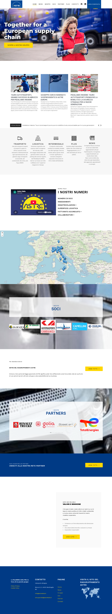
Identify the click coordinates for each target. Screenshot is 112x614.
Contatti (60, 601)
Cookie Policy (15, 588)
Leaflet (97, 283)
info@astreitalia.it (40, 593)
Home (60, 587)
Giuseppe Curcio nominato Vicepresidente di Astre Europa (53, 97)
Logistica (38, 144)
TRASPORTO (20, 144)
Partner (60, 598)
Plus (74, 144)
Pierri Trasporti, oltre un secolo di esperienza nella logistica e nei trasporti (46, 125)
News (92, 143)
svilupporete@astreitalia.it (43, 597)
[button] (2, 35)
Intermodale (56, 144)
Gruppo (60, 593)
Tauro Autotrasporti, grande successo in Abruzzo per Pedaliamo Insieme (24, 97)
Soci (59, 596)
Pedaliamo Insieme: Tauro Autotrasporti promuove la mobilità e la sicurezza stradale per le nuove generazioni (84, 99)
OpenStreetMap (103, 283)
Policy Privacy (15, 586)
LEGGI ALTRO (70, 536)
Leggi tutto (92, 368)
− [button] (2, 235)
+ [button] (2, 233)
